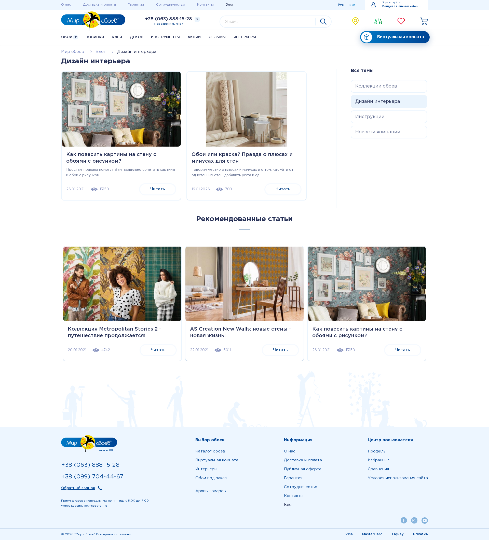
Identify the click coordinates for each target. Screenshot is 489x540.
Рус (341, 5)
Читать (157, 189)
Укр (352, 5)
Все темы (362, 71)
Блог (230, 4)
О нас (66, 4)
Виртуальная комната (400, 37)
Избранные (379, 460)
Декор (136, 37)
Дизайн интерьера (377, 102)
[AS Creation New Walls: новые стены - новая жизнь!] (244, 283)
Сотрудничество (170, 4)
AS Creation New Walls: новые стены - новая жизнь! (240, 332)
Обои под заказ (211, 478)
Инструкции (370, 117)
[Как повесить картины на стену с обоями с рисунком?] (121, 109)
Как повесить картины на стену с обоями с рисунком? (111, 157)
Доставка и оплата (99, 4)
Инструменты (165, 37)
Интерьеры (245, 37)
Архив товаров (210, 491)
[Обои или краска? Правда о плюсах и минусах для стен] (246, 109)
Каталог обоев (210, 451)
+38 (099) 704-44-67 (92, 476)
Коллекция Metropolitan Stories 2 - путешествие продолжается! (114, 332)
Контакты (205, 4)
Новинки (95, 37)
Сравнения (378, 469)
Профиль (377, 451)
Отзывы (217, 37)
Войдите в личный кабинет (402, 6)
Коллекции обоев (376, 86)
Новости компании (377, 132)
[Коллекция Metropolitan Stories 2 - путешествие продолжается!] (122, 283)
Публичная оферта (302, 469)
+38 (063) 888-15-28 (168, 19)
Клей (117, 37)
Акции (194, 37)
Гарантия (136, 4)
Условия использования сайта (398, 478)
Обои (67, 37)
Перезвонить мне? (168, 24)
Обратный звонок (78, 488)
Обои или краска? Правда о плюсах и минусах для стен (242, 157)
